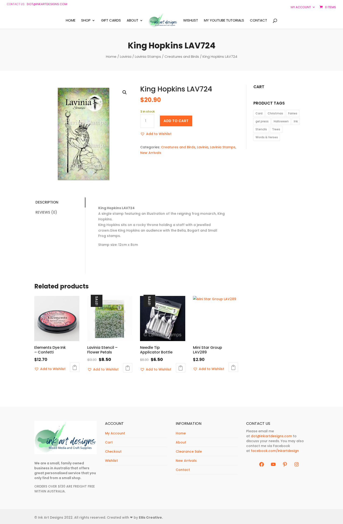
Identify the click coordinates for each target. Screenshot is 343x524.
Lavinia (125, 56)
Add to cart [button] (74, 367)
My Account (115, 433)
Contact (258, 20)
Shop (86, 20)
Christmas (275, 113)
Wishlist (190, 20)
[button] (124, 92)
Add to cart (176, 120)
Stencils (261, 129)
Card (259, 113)
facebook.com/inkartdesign (275, 450)
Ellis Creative (150, 517)
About (132, 20)
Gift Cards (111, 20)
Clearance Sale (189, 451)
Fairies (292, 113)
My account (301, 7)
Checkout (113, 451)
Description (46, 202)
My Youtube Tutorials (224, 20)
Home (70, 20)
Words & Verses (267, 137)
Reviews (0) (46, 212)
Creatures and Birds (181, 56)
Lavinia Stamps (148, 56)
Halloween (281, 121)
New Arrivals (150, 152)
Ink (296, 121)
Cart (109, 442)
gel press (262, 121)
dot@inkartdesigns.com (47, 4)
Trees (276, 129)
